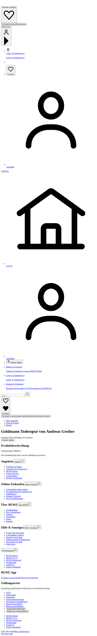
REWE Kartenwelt (13, 560)
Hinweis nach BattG (14, 604)
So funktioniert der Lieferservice (19, 492)
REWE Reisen (12, 556)
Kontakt (9, 521)
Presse (8, 519)
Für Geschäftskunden (14, 498)
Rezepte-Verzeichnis (14, 537)
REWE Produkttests (14, 478)
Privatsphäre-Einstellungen (16, 602)
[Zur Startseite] (9, 5)
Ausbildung (10, 517)
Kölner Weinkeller (13, 567)
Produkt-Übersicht (13, 496)
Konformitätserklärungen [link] (16, 609)
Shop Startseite (12, 421)
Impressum (10, 597)
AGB (8, 593)
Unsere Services (12, 473)
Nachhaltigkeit (12, 510)
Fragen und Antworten (15, 533)
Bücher (9, 425)
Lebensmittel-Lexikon (15, 535)
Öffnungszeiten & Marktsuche (18, 540)
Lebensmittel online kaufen (17, 489)
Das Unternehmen (13, 512)
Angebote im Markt (14, 467)
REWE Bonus (12, 471)
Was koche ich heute (14, 542)
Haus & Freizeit (12, 423)
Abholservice (11, 494)
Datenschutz (11, 595)
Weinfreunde (11, 562)
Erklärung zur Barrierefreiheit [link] (17, 611)
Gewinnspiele (11, 476)
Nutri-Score (10, 544)
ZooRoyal (10, 565)
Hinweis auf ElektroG (15, 606)
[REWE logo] (5, 171)
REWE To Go (12, 558)
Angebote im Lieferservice (16, 469)
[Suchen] (27, 394)
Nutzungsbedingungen (15, 599)
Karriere (9, 514)
